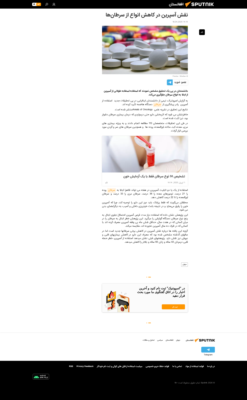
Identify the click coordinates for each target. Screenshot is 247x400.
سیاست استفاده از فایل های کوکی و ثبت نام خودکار (119, 366)
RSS (71, 366)
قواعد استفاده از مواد (194, 366)
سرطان (157, 105)
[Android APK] (41, 377)
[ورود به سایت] (54, 4)
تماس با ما (177, 366)
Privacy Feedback (84, 366)
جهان (185, 264)
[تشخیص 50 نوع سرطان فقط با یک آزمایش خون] (145, 154)
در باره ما (211, 366)
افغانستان (169, 340)
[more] (106, 182)
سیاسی (160, 340)
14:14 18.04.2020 (180, 22)
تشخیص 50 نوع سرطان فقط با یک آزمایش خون (154, 176)
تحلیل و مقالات (149, 340)
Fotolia (175, 76)
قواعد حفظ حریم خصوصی (157, 366)
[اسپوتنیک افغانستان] (200, 8)
